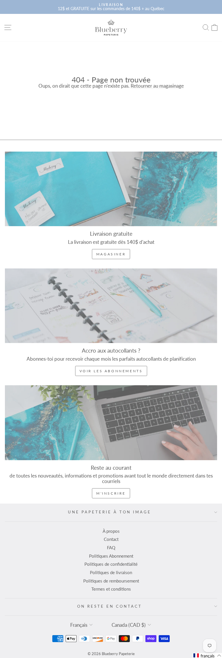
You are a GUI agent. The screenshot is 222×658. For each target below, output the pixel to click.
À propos (111, 531)
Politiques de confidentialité (111, 564)
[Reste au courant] (111, 422)
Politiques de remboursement (111, 580)
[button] (207, 655)
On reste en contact (109, 606)
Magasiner (111, 254)
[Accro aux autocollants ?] (111, 305)
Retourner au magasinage (157, 86)
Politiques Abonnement (111, 556)
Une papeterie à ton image (109, 512)
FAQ (111, 547)
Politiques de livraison (111, 572)
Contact (111, 539)
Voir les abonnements (111, 371)
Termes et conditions (111, 588)
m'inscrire (111, 493)
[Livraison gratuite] (111, 189)
